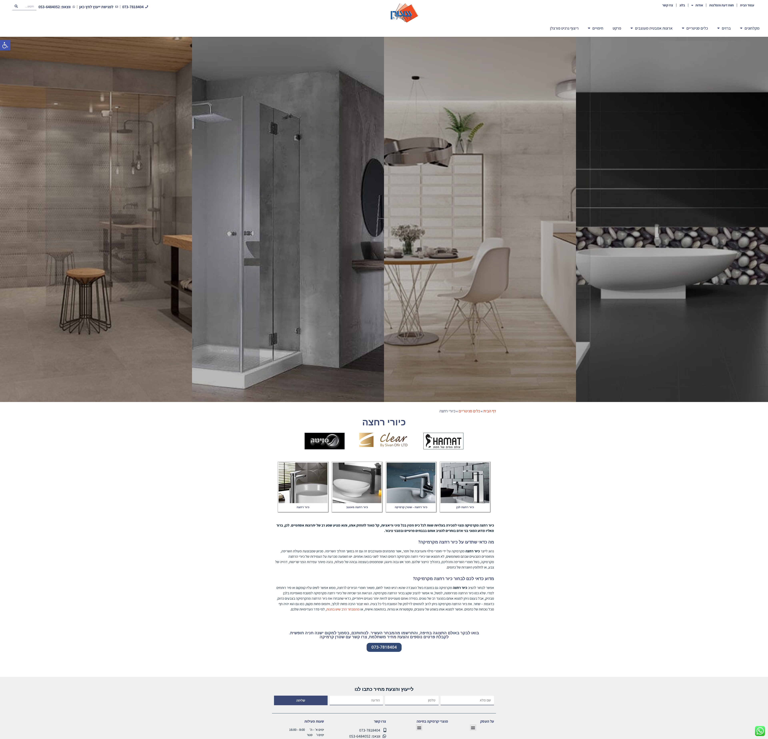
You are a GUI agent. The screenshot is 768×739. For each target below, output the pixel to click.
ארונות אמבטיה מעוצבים (654, 28)
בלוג (682, 5)
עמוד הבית (747, 5)
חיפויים (597, 28)
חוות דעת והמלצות (721, 5)
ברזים (726, 28)
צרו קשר (667, 5)
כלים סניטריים (697, 28)
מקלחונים (752, 28)
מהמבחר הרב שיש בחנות (343, 609)
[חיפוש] (16, 6)
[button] (5, 45)
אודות (699, 5)
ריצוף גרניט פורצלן (564, 28)
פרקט (617, 28)
